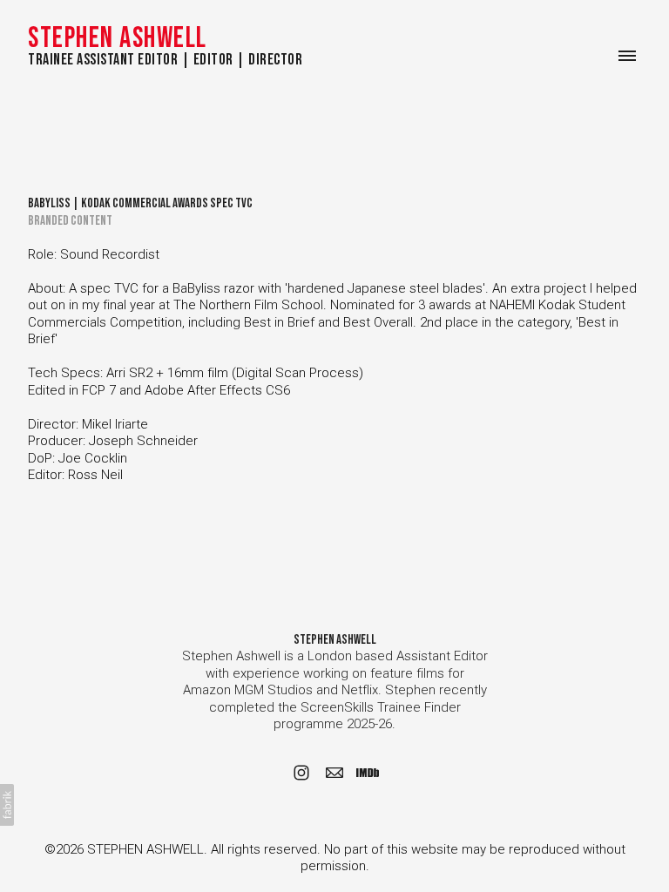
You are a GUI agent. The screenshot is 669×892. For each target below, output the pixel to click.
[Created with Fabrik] (7, 805)
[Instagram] (301, 773)
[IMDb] (368, 773)
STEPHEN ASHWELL (335, 640)
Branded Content (70, 221)
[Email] (334, 773)
